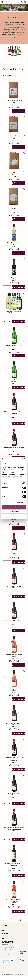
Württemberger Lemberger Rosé (14, 654)
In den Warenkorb (19, 111)
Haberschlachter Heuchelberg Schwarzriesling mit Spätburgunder (14, 828)
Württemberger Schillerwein (14, 689)
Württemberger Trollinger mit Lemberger (14, 620)
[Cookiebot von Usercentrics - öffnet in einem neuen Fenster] (20, 459)
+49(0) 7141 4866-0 (9, 947)
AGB (3, 965)
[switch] (24, 488)
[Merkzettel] (22, 2)
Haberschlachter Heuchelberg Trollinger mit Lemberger (14, 758)
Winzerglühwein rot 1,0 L (14, 277)
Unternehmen (5, 928)
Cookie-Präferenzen (18, 967)
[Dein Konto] (19, 2)
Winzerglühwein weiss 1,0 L (14, 242)
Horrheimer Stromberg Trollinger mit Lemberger (14, 864)
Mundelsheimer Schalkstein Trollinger (14, 447)
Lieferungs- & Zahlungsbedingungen (12, 965)
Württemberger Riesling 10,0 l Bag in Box (14, 100)
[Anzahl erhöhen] (9, 111)
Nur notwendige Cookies (14, 516)
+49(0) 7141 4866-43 (8, 949)
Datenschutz (10, 967)
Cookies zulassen (14, 506)
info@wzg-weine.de (9, 950)
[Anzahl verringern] (4, 111)
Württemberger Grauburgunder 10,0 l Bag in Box (14, 207)
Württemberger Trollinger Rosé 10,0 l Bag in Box (14, 135)
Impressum (4, 967)
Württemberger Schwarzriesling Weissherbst (14, 900)
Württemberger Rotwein (14, 793)
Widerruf (3, 970)
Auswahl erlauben (14, 511)
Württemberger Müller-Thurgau (14, 379)
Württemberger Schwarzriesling (14, 723)
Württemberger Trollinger (14, 586)
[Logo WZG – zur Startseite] (2, 2)
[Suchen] (16, 2)
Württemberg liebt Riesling (14, 311)
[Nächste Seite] (20, 920)
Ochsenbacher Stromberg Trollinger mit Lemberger (14, 412)
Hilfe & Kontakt (6, 930)
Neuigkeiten (5, 933)
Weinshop (4, 925)
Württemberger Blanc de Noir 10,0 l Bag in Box (14, 171)
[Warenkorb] (25, 2)
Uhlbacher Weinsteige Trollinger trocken (14, 552)
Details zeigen (20, 502)
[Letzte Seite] (25, 920)
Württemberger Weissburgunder (14, 345)
